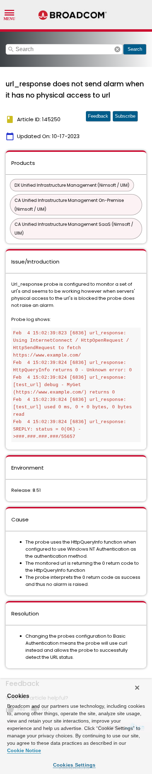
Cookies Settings (74, 765)
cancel (117, 49)
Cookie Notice (24, 750)
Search (135, 49)
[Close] (137, 688)
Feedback (98, 116)
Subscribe (125, 116)
